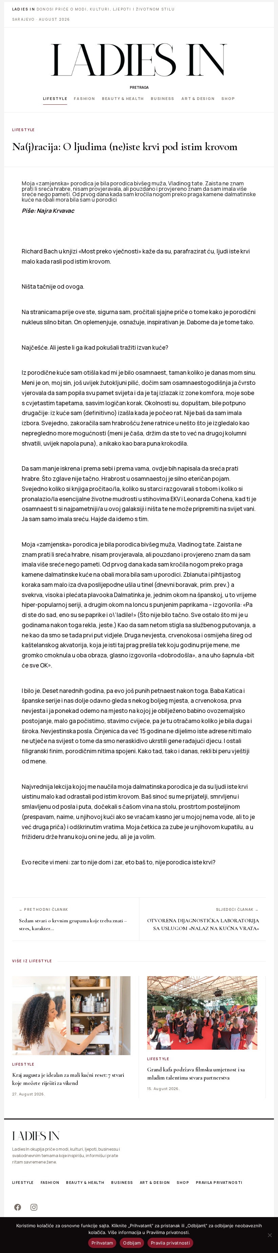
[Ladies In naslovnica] (139, 60)
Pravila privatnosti (219, 1182)
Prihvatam (102, 1243)
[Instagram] (33, 1207)
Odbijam (132, 1243)
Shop (228, 98)
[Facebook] (17, 1207)
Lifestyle (55, 98)
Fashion (84, 98)
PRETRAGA (139, 87)
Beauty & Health (123, 98)
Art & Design (198, 98)
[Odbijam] (269, 1235)
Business (163, 98)
